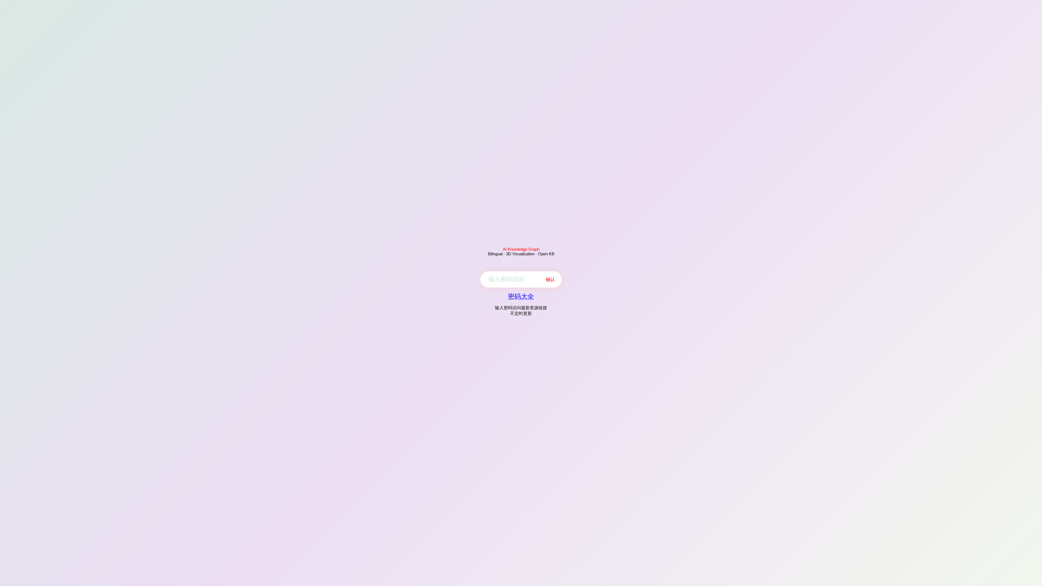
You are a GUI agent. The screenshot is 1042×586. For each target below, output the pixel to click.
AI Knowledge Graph (521, 249)
